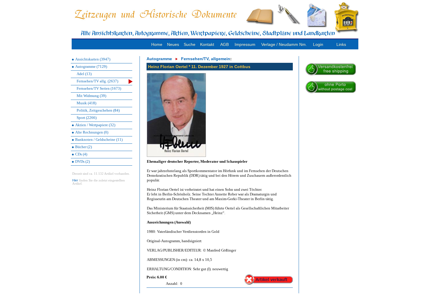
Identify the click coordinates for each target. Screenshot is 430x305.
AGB (224, 44)
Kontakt (207, 44)
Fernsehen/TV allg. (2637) (97, 81)
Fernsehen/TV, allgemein (205, 58)
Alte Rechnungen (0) (91, 132)
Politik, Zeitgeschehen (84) (98, 110)
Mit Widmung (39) (91, 95)
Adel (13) (84, 74)
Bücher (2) (83, 147)
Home (156, 44)
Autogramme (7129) (91, 66)
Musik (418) (86, 103)
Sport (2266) (87, 117)
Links (341, 44)
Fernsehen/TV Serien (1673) (99, 88)
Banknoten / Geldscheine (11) (99, 139)
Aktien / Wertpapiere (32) (95, 125)
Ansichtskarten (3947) (92, 59)
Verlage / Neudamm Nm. (284, 44)
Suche (189, 44)
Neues (173, 44)
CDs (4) (81, 154)
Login (318, 44)
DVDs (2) (82, 161)
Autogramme (159, 58)
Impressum (245, 44)
